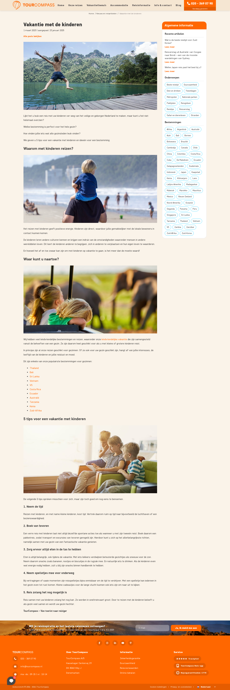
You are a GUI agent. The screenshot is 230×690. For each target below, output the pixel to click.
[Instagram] (107, 643)
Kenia (32, 406)
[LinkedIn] (115, 643)
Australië (34, 397)
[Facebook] (99, 643)
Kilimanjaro (182, 178)
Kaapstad (196, 172)
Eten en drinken (174, 91)
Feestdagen (191, 91)
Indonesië (171, 172)
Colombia (181, 154)
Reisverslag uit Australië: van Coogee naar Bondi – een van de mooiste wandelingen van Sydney (183, 55)
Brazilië (184, 141)
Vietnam (34, 380)
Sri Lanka (34, 376)
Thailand (34, 368)
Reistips (170, 109)
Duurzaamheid (190, 85)
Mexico (170, 196)
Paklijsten (171, 103)
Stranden (195, 115)
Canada (184, 147)
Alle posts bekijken (32, 36)
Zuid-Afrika (36, 410)
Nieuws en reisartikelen (106, 13)
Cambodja (171, 147)
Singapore (171, 215)
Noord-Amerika (173, 203)
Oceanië (189, 203)
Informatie (126, 652)
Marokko (183, 190)
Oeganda (171, 209)
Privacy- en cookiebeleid (181, 687)
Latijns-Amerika (174, 184)
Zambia (177, 227)
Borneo (187, 135)
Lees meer (170, 47)
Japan (183, 172)
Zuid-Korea (187, 233)
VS (31, 385)
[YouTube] (123, 643)
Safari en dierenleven (176, 115)
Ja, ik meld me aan (186, 627)
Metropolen (172, 97)
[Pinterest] (130, 643)
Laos (194, 178)
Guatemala (194, 166)
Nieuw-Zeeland (185, 196)
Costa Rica (35, 389)
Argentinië (181, 129)
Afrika (169, 129)
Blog (178, 5)
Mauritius (197, 190)
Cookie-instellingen (158, 687)
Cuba (169, 160)
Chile (195, 147)
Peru (195, 209)
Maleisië (170, 190)
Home (61, 5)
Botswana (171, 141)
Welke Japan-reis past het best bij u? (183, 67)
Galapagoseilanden (175, 166)
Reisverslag (184, 109)
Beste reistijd (173, 85)
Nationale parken (189, 97)
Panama (183, 209)
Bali (31, 372)
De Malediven (182, 160)
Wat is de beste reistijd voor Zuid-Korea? (181, 42)
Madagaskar (191, 184)
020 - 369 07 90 (202, 3)
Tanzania (34, 401)
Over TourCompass (77, 652)
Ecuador (34, 393)
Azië (169, 135)
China (169, 154)
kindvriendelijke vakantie (114, 339)
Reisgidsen (186, 103)
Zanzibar (190, 227)
